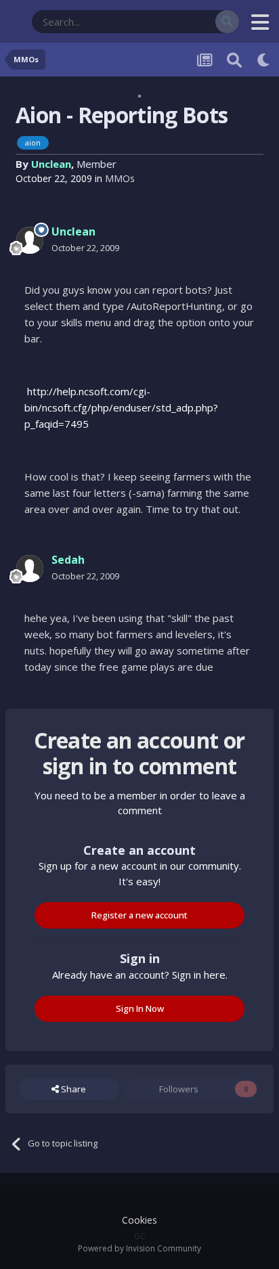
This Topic (177, 21)
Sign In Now (140, 1008)
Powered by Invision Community (139, 1248)
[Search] (227, 21)
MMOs (120, 178)
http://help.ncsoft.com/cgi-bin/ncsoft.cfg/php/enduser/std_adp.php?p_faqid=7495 (121, 407)
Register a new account (139, 915)
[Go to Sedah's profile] (29, 568)
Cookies (139, 1220)
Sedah (68, 559)
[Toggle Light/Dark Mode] (264, 59)
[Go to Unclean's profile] (29, 240)
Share (72, 1089)
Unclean (51, 164)
